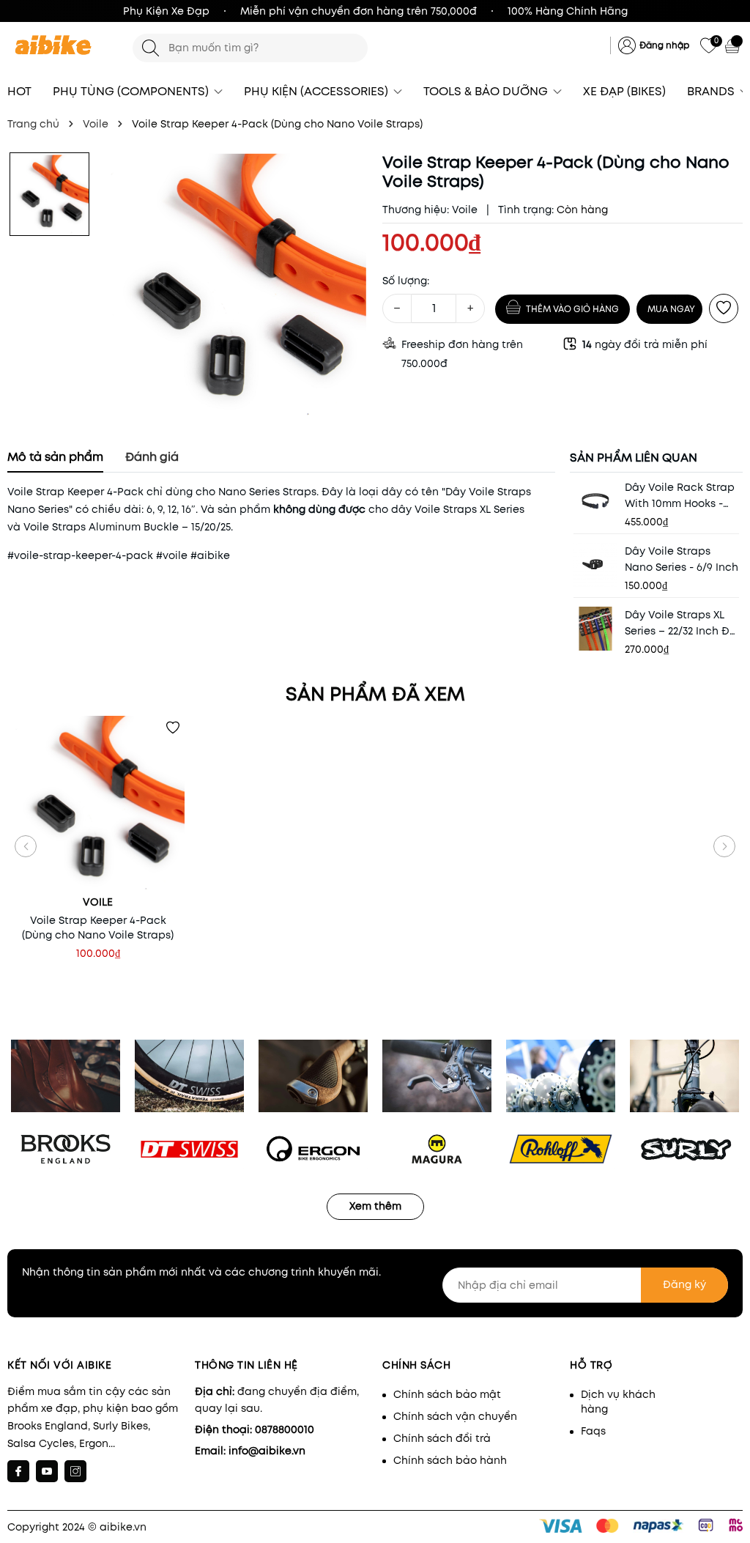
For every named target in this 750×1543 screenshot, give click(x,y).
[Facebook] (18, 1471)
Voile (465, 209)
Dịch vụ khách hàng (618, 1401)
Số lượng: (405, 280)
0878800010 (284, 1429)
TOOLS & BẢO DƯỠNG (487, 91)
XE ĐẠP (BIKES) (624, 91)
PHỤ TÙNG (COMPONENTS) (132, 91)
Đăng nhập (664, 45)
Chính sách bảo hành (450, 1460)
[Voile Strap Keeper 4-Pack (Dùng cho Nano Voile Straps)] (98, 802)
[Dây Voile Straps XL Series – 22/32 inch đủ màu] (595, 629)
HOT (19, 91)
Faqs (593, 1431)
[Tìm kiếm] (150, 48)
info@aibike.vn (267, 1450)
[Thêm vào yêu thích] (723, 308)
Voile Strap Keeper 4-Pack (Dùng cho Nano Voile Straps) (98, 927)
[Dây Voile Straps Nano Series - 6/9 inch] (595, 565)
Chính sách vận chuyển (455, 1416)
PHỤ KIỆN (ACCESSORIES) (317, 91)
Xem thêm (375, 1206)
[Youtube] (47, 1471)
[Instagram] (75, 1471)
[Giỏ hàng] (734, 45)
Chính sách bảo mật (447, 1394)
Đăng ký (684, 1284)
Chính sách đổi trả (442, 1438)
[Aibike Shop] (62, 45)
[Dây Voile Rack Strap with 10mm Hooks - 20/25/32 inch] (595, 501)
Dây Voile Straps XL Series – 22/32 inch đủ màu (680, 623)
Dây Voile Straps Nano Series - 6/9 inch (681, 559)
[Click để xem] (235, 285)
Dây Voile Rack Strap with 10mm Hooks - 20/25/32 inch (680, 495)
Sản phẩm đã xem (375, 693)
